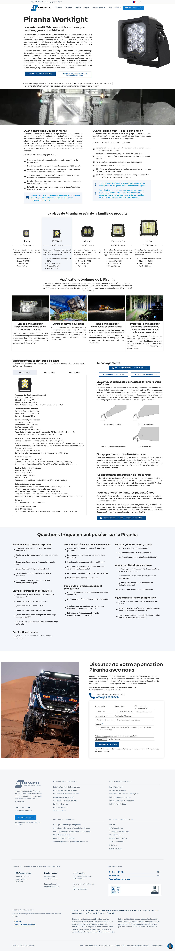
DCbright (17, 927)
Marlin (87, 241)
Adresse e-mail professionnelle (141, 707)
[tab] (25, 372)
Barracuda (118, 241)
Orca (148, 241)
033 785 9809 (37, 2)
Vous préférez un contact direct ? (110, 694)
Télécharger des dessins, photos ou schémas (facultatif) (116, 736)
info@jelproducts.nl (53, 2)
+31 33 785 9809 (23, 813)
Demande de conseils (25, 823)
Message (98, 724)
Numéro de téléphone (103, 716)
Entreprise (119, 706)
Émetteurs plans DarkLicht (24, 931)
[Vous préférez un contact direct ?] (92, 696)
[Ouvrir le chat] (170, 946)
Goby (26, 241)
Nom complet (100, 706)
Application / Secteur (123, 716)
